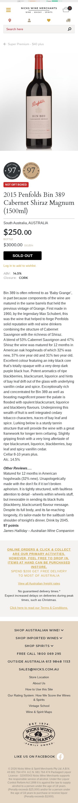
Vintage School (39, 706)
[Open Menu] (9, 10)
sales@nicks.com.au (39, 669)
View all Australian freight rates (39, 583)
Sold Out (23, 255)
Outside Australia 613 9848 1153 (39, 661)
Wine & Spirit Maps (39, 712)
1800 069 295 (49, 654)
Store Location (39, 677)
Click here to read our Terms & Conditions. (39, 607)
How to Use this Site (39, 689)
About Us (39, 683)
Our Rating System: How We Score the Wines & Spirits (39, 697)
